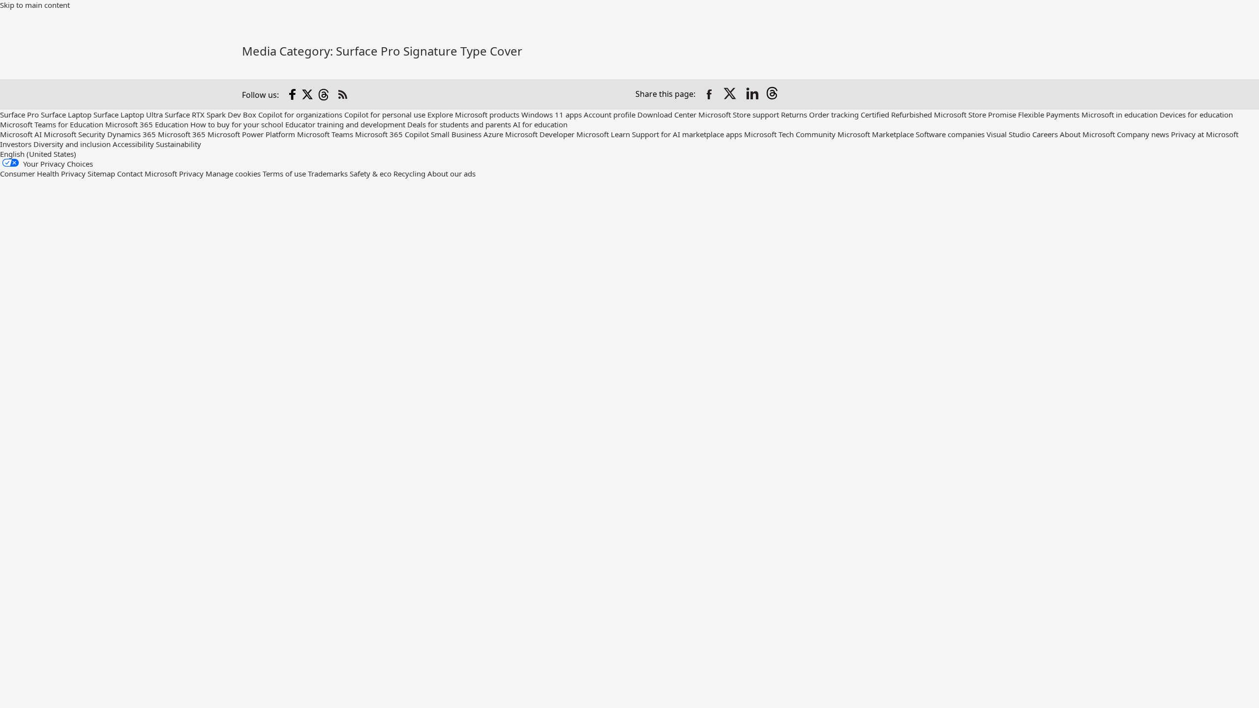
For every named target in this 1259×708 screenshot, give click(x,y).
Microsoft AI (21, 134)
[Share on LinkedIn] (752, 94)
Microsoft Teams (325, 134)
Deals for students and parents (459, 124)
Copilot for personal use (384, 114)
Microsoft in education (1119, 114)
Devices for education (1196, 114)
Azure (493, 134)
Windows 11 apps (551, 114)
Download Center (666, 114)
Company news (1143, 134)
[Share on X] (731, 94)
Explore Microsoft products (473, 114)
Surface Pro (19, 114)
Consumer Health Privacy (43, 173)
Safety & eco (370, 173)
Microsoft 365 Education (146, 124)
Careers (1045, 134)
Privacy (192, 173)
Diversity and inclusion (72, 144)
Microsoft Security (74, 134)
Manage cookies (233, 173)
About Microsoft (1087, 134)
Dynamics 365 (131, 134)
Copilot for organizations (300, 114)
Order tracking (834, 114)
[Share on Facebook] (709, 94)
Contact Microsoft (147, 173)
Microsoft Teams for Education (51, 124)
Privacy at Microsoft (1204, 134)
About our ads (451, 173)
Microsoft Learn (603, 134)
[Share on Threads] (774, 94)
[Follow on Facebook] (292, 94)
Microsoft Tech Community (790, 134)
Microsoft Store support (738, 114)
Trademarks (328, 173)
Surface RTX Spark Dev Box (210, 114)
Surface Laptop (66, 114)
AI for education (540, 124)
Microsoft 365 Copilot (392, 134)
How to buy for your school (236, 124)
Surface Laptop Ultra (128, 114)
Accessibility (133, 144)
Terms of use (284, 173)
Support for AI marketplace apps (687, 134)
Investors (15, 144)
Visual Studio (1008, 134)
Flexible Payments (1048, 114)
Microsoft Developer (539, 134)
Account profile (609, 114)
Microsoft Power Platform (251, 134)
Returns (794, 114)
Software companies (950, 134)
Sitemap (101, 173)
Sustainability (178, 144)
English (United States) (38, 154)
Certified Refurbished (896, 114)
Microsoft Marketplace (876, 134)
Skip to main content (35, 5)
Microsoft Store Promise (975, 114)
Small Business (456, 134)
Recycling (409, 173)
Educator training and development (345, 124)
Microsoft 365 (182, 134)
